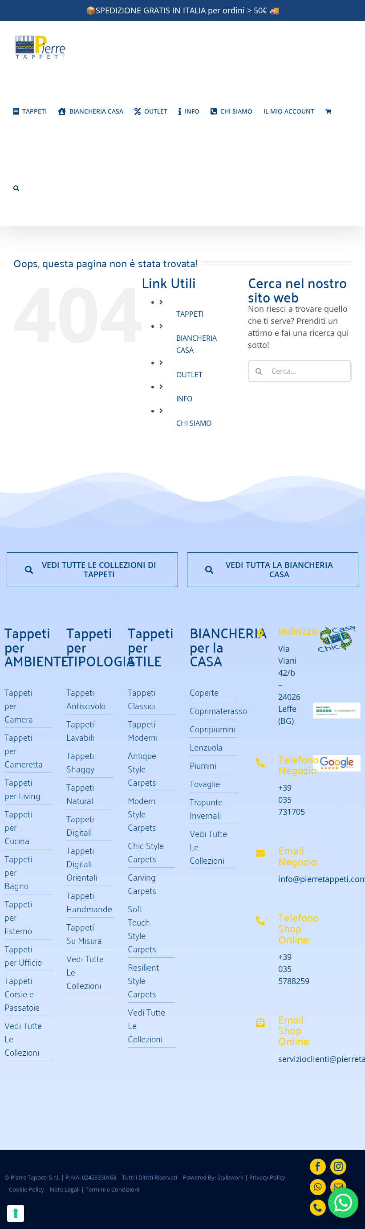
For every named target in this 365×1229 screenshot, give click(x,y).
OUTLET (189, 375)
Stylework (230, 1177)
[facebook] (318, 1167)
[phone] (318, 1208)
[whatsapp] (318, 1187)
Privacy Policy (267, 1177)
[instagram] (338, 1167)
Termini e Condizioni (112, 1189)
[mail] (338, 1187)
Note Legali (65, 1189)
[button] (16, 188)
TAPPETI (189, 314)
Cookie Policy (26, 1189)
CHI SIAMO (193, 423)
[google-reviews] (337, 759)
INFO (184, 399)
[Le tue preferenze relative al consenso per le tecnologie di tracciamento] (15, 1213)
